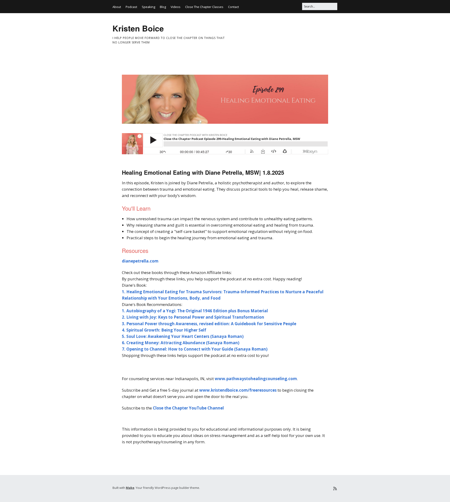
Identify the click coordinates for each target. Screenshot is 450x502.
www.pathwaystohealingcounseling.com (256, 378)
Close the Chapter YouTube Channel (188, 408)
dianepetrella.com (140, 261)
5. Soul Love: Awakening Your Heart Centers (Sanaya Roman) (183, 336)
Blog (163, 7)
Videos (175, 7)
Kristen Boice (138, 28)
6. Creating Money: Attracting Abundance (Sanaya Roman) (180, 342)
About (116, 7)
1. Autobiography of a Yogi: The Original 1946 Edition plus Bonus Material (195, 310)
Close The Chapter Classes (204, 7)
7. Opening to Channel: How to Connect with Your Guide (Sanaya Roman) (194, 349)
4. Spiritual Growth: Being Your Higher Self (164, 330)
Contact (233, 7)
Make (130, 488)
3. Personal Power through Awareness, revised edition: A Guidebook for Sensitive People (209, 323)
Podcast (131, 7)
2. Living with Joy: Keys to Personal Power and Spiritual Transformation (193, 317)
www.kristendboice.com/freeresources (238, 390)
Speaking (148, 7)
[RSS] (335, 488)
